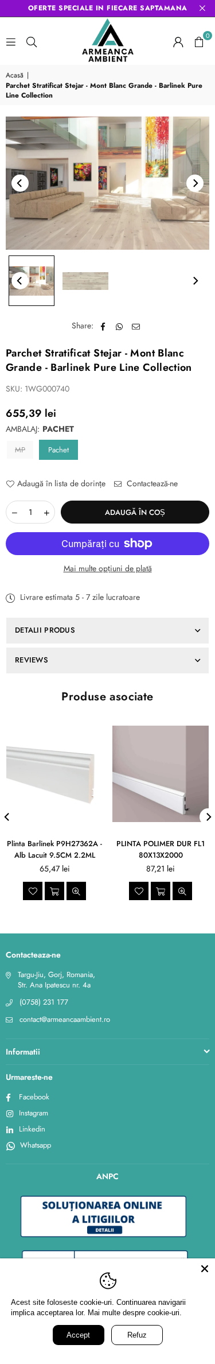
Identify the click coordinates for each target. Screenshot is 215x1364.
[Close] (204, 1268)
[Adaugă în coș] (54, 891)
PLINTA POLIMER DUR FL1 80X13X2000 (160, 849)
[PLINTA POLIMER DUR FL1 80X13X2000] (160, 773)
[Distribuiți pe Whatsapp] (119, 326)
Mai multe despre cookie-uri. (136, 1313)
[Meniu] (11, 41)
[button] (199, 41)
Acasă (15, 75)
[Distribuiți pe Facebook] (103, 326)
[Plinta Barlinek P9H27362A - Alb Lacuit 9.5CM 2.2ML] (54, 773)
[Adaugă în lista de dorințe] (32, 891)
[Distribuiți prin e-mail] (136, 326)
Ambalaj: (40, 429)
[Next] (195, 183)
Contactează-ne (151, 483)
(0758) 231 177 (43, 1002)
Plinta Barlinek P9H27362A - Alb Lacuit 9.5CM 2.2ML (54, 849)
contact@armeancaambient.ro (64, 1019)
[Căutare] (31, 41)
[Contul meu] (178, 41)
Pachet (58, 449)
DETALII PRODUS (45, 630)
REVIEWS (31, 659)
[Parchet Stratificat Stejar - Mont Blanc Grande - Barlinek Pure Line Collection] (31, 280)
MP (20, 449)
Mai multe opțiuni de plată (108, 568)
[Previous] (20, 183)
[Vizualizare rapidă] (76, 891)
